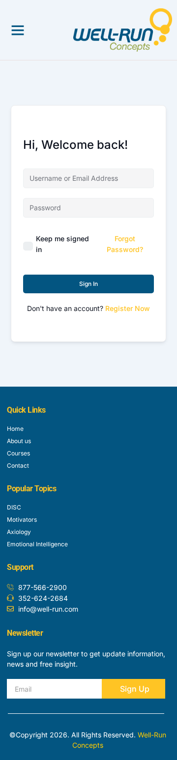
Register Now (127, 308)
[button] (17, 30)
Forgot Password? (125, 243)
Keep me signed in (62, 243)
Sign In (88, 283)
